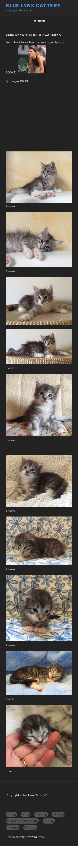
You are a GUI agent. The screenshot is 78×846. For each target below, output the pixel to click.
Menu (41, 20)
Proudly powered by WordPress (25, 836)
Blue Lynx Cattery (33, 5)
